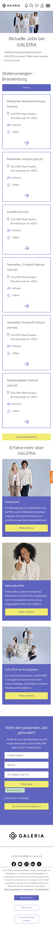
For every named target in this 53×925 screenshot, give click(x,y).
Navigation (48, 5)
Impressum (28, 889)
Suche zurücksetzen (26, 436)
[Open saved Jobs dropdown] (37, 5)
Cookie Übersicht (42, 889)
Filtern (26, 87)
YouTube (20, 864)
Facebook (14, 864)
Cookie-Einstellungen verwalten (26, 919)
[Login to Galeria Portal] (42, 5)
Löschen (22, 790)
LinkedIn (33, 864)
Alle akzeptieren (26, 898)
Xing (39, 864)
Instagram (26, 864)
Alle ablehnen (26, 907)
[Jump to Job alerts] (26, 5)
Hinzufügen (27, 784)
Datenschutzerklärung (13, 889)
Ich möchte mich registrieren (26, 806)
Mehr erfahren (26, 528)
